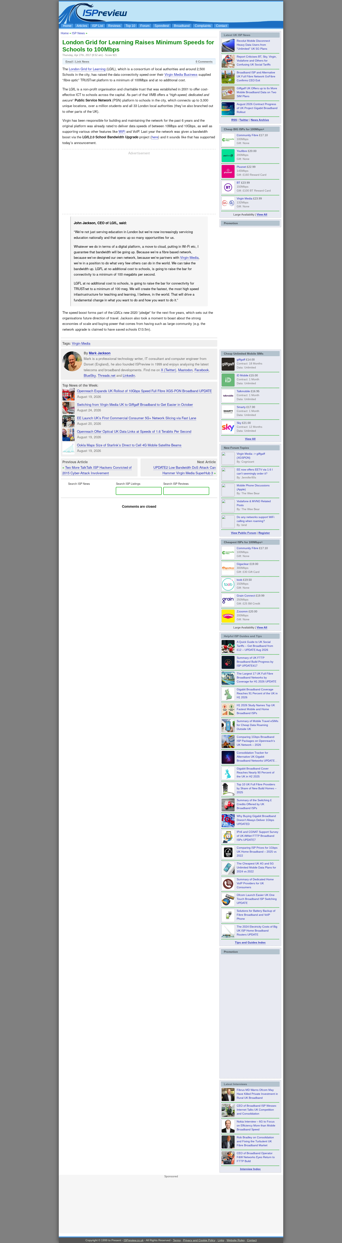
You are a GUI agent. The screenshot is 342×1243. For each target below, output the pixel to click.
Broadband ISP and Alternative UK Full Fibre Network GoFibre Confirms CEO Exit (256, 76)
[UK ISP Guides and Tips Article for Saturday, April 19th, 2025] (228, 857)
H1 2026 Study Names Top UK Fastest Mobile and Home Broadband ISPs (256, 709)
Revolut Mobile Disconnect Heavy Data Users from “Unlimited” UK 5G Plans (253, 44)
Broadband (182, 26)
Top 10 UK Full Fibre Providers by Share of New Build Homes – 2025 (256, 788)
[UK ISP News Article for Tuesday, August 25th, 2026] (228, 50)
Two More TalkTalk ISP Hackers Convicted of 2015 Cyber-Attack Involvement (97, 470)
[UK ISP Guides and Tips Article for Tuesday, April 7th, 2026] (228, 747)
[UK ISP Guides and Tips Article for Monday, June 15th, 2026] (228, 715)
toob (239, 579)
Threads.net (106, 375)
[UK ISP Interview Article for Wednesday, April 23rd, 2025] (228, 1163)
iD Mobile (242, 375)
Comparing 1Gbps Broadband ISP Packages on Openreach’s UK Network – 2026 (256, 740)
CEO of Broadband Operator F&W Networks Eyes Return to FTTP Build (256, 1157)
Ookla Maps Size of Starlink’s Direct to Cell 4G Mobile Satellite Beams (129, 444)
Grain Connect (246, 595)
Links (221, 1240)
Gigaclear (243, 564)
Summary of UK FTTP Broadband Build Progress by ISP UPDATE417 (255, 661)
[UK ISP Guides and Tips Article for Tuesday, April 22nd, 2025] (228, 810)
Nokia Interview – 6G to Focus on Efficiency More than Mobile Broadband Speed (256, 1125)
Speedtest (162, 26)
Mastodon (185, 369)
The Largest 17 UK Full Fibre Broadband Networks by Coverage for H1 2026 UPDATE (256, 677)
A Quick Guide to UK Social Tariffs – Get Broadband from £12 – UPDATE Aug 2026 (255, 645)
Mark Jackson (99, 353)
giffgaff (241, 359)
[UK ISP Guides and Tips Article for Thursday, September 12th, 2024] (228, 905)
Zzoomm (242, 611)
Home (67, 26)
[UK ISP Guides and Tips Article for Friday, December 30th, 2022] (228, 889)
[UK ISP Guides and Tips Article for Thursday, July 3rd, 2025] (228, 794)
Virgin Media (189, 257)
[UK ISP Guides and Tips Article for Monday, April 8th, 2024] (228, 842)
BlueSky (90, 375)
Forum (144, 26)
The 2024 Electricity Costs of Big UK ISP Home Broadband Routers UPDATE (257, 930)
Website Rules (236, 1240)
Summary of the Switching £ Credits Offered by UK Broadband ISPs (254, 804)
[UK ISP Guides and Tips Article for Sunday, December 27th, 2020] (228, 826)
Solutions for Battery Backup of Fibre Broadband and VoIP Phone (256, 914)
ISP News (78, 33)
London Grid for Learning (87, 68)
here (155, 136)
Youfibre (242, 151)
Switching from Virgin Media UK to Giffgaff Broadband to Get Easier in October (135, 404)
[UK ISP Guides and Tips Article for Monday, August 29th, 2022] (228, 652)
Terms (177, 1240)
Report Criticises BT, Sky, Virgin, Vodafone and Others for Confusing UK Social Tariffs (257, 60)
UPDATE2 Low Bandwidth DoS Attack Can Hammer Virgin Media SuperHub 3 (184, 470)
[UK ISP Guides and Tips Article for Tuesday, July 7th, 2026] (228, 699)
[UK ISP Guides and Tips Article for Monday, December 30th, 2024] (228, 873)
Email (69, 61)
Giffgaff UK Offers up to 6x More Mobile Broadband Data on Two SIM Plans (257, 92)
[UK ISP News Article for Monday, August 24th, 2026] (228, 66)
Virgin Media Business (181, 74)
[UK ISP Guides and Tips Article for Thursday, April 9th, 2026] (228, 731)
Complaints (203, 26)
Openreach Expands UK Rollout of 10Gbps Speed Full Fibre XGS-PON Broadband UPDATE (144, 390)
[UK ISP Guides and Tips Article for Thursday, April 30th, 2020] (228, 667)
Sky (239, 422)
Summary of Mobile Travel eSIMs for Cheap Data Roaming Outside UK (257, 725)
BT (238, 182)
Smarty (241, 407)
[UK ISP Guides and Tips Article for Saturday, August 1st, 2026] (228, 683)
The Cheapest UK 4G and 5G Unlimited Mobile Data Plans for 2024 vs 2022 (256, 867)
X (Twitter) (168, 369)
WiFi (122, 131)
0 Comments (204, 61)
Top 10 (130, 26)
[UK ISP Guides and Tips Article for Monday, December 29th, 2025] (228, 762)
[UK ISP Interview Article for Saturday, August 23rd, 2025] (228, 1147)
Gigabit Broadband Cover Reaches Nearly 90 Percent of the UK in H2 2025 (255, 772)
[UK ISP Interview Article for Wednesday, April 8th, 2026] (228, 1115)
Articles (82, 26)
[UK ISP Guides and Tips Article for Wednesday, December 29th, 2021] (228, 920)
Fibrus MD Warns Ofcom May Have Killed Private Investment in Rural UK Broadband (257, 1093)
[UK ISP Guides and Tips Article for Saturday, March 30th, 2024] (228, 936)
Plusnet (241, 166)
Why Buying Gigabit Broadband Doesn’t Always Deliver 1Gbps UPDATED (256, 820)
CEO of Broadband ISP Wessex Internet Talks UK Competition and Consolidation (256, 1109)
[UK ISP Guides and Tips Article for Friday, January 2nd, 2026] (228, 778)
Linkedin (129, 375)
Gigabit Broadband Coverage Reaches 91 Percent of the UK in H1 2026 (257, 693)
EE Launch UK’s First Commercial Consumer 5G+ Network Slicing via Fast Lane (136, 417)
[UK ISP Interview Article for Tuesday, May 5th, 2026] (228, 1100)
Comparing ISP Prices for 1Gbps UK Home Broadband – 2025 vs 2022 (257, 851)
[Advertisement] (210, 12)
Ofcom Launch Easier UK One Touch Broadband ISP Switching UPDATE (257, 898)
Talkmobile (243, 391)
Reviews (114, 26)
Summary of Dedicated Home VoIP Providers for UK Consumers (255, 883)
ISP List (97, 26)
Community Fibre (247, 135)
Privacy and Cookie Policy (199, 1240)
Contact (221, 26)
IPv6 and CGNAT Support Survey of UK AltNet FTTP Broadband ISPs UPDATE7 (257, 835)
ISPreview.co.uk (133, 1240)
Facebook (202, 369)
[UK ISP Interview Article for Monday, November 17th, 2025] (228, 1131)
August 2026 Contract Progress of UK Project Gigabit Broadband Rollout (257, 108)
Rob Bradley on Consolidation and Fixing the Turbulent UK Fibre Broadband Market (255, 1141)
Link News (82, 61)
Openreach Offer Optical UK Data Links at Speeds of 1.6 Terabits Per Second (134, 431)
